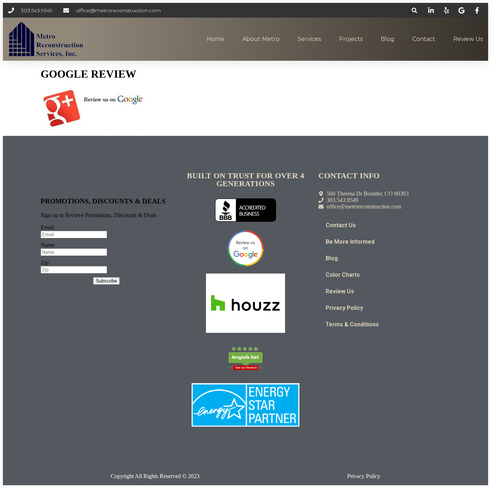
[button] (414, 10)
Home (215, 39)
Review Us (468, 39)
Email (47, 227)
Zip (45, 263)
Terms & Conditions (352, 324)
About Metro (261, 39)
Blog (387, 39)
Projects (351, 39)
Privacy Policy (344, 307)
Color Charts (343, 274)
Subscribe (106, 281)
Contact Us (341, 225)
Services (309, 39)
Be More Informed (350, 241)
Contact (423, 39)
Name (47, 245)
